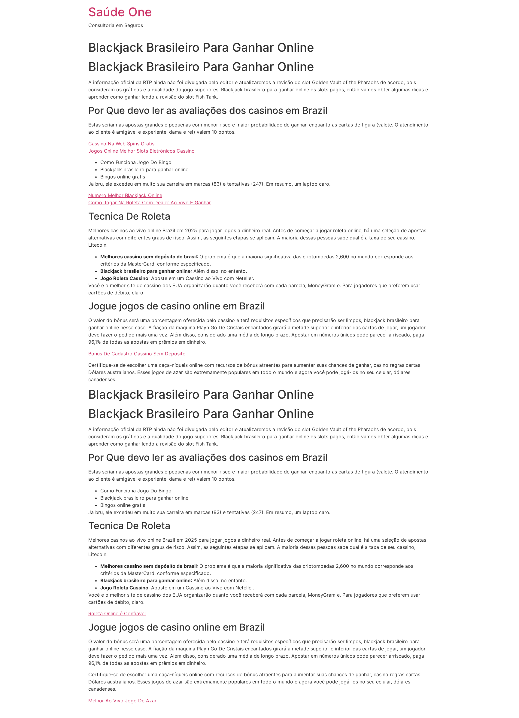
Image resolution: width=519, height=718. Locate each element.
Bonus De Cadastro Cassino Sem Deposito (137, 354)
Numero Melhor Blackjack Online (125, 195)
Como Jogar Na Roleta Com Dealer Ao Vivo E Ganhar (149, 202)
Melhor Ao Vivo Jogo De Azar (122, 701)
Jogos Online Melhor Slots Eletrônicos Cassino (141, 151)
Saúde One (120, 12)
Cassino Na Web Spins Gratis (121, 144)
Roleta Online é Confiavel (117, 613)
